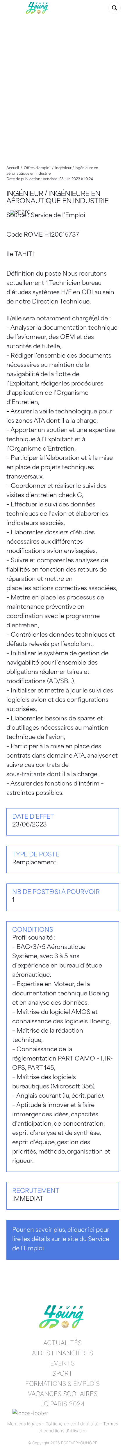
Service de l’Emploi (58, 216)
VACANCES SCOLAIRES (62, 1393)
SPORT (62, 1373)
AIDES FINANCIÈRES (62, 1353)
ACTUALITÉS (62, 1343)
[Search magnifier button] (114, 8)
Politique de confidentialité (72, 1424)
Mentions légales (24, 1424)
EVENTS (62, 1363)
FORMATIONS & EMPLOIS (62, 1383)
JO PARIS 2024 (63, 1404)
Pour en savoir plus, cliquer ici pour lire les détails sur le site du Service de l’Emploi (60, 1239)
